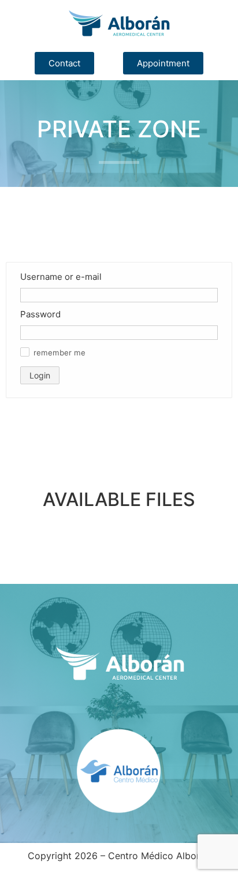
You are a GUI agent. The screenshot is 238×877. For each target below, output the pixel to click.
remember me (59, 353)
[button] (24, 352)
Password (40, 314)
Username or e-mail (61, 276)
